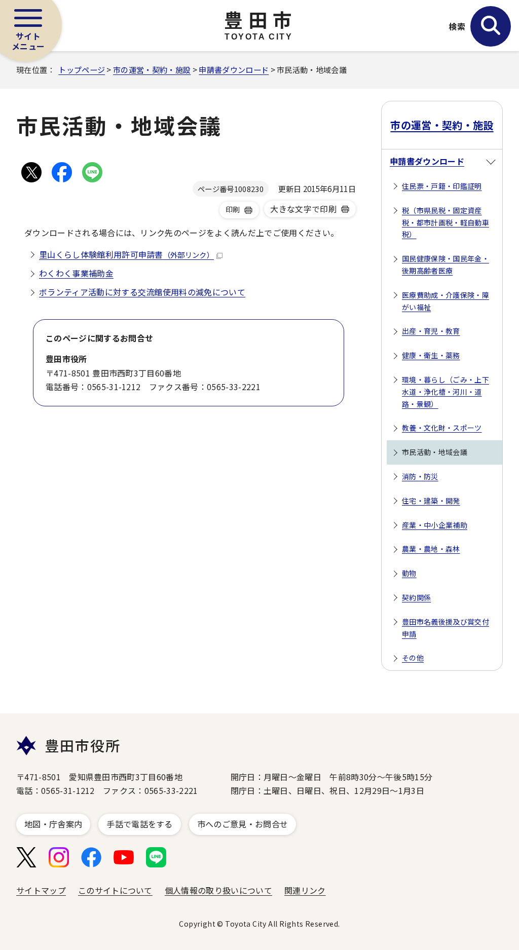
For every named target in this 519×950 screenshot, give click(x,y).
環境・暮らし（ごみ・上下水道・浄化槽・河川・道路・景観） (445, 391)
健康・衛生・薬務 (431, 355)
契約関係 (416, 597)
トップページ (81, 69)
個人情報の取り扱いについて (218, 890)
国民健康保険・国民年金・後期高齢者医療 (445, 264)
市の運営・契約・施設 (152, 69)
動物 (409, 573)
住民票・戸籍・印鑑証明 (442, 186)
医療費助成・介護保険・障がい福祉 (445, 301)
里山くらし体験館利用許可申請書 (126, 254)
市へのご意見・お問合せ (242, 824)
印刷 (233, 209)
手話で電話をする (139, 824)
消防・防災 (420, 476)
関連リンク (305, 890)
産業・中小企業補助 (434, 525)
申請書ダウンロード (234, 69)
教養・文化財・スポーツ (442, 428)
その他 (413, 658)
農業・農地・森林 (431, 549)
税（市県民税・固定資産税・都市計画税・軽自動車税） (445, 222)
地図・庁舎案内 (53, 824)
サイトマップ (41, 890)
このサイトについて (115, 890)
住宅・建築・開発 (431, 501)
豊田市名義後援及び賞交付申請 (445, 628)
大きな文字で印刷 (303, 209)
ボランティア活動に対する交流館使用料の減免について (142, 292)
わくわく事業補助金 (76, 273)
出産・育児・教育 (431, 331)
